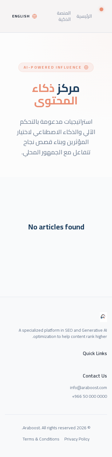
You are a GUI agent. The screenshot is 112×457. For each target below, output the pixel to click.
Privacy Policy (77, 439)
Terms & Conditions (41, 439)
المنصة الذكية (64, 16)
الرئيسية (84, 16)
